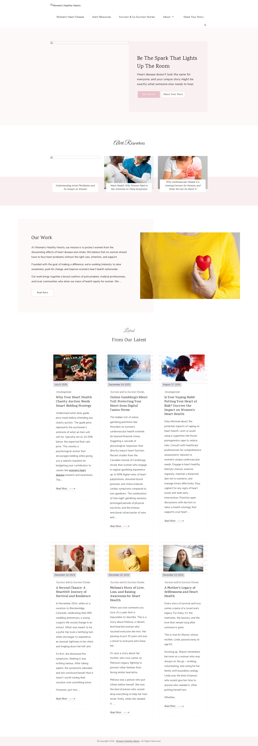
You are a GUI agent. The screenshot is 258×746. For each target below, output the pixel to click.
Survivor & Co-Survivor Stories (137, 17)
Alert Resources (101, 17)
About (167, 17)
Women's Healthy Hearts (127, 741)
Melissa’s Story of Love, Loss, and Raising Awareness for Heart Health (127, 594)
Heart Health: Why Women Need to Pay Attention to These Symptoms (129, 187)
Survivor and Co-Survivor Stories (127, 392)
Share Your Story (194, 17)
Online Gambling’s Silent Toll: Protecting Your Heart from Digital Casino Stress (129, 404)
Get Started (148, 94)
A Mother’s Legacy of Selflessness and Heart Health (181, 592)
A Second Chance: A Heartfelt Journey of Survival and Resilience (73, 592)
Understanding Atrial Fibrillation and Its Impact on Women (75, 187)
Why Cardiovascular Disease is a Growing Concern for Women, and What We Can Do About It (182, 185)
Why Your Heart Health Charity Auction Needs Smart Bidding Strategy (74, 402)
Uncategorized (63, 392)
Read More (42, 292)
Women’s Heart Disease (70, 17)
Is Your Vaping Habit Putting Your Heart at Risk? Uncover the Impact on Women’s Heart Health (180, 406)
